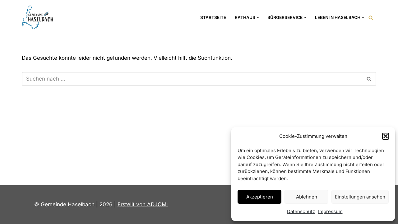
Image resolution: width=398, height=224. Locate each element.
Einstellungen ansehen (360, 197)
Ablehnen (306, 197)
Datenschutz (301, 211)
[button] (385, 136)
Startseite (213, 17)
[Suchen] (370, 17)
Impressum (330, 211)
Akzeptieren (259, 197)
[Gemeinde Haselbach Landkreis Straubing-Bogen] (37, 17)
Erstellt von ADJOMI (143, 204)
